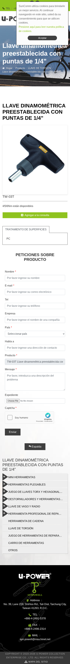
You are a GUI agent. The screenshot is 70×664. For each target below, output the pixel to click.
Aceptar (42, 38)
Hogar (9, 68)
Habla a (9, 341)
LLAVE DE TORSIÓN (39, 68)
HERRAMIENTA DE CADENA (26, 521)
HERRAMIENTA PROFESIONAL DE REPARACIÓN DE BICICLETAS (38, 513)
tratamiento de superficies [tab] (26, 229)
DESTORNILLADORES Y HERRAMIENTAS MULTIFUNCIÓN (38, 499)
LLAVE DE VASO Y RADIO (24, 506)
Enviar (12, 432)
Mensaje (10, 369)
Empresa (10, 313)
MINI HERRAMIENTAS (21, 477)
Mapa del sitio (38, 661)
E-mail (8, 285)
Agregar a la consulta (37, 215)
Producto (20, 68)
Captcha (10, 408)
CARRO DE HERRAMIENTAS (26, 543)
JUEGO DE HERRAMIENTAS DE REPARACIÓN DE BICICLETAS (38, 535)
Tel (6, 299)
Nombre (9, 271)
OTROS (13, 550)
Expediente (11, 395)
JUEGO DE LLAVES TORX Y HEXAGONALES (35, 491)
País (7, 327)
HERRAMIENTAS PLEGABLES (27, 484)
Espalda (36, 446)
